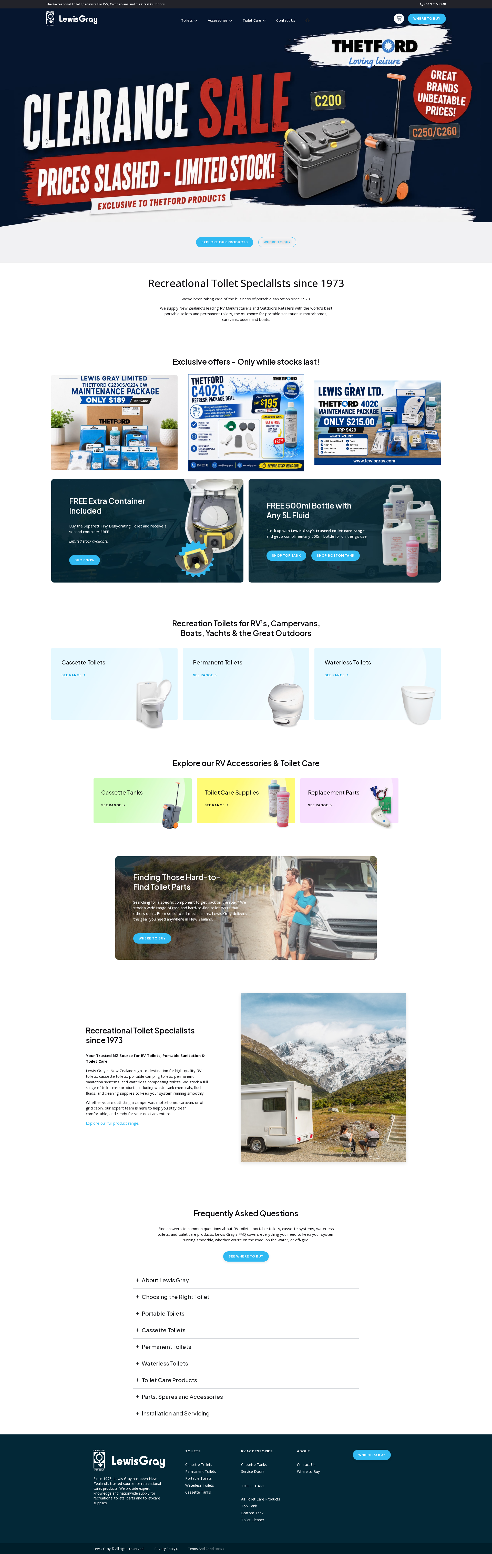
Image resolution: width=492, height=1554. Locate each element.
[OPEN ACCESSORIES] (230, 20)
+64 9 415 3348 (434, 4)
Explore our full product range (112, 1123)
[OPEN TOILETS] (196, 20)
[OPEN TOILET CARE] (264, 20)
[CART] (399, 19)
